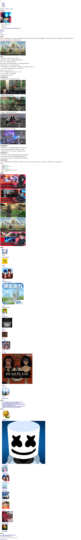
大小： (3, 25)
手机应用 (3, 4)
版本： (3, 26)
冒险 (14, 38)
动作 (12, 38)
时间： (3, 24)
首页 (2, 2)
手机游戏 (3, 3)
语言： (3, 27)
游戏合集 (3, 6)
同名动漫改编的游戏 (8, 28)
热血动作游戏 (18, 28)
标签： (3, 28)
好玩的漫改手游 (13, 28)
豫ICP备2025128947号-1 (3, 539)
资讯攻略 (3, 5)
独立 (56, 38)
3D (4, 28)
